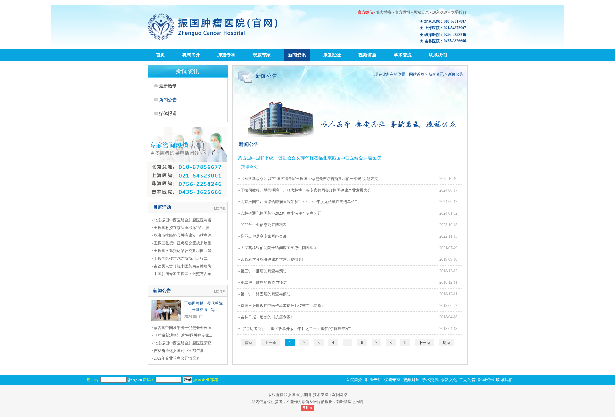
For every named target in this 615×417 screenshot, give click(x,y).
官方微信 (365, 12)
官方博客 (384, 12)
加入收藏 (439, 12)
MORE (219, 208)
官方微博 (402, 12)
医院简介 (354, 379)
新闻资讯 (297, 55)
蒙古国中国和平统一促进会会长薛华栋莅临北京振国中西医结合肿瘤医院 (309, 158)
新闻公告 (168, 99)
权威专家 (262, 55)
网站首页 (421, 12)
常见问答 (467, 379)
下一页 (424, 342)
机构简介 (191, 55)
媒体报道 (168, 113)
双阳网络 (340, 394)
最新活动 (168, 86)
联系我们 (458, 12)
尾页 (446, 342)
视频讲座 (367, 55)
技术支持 (320, 394)
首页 (160, 55)
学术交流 (403, 55)
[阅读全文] (249, 167)
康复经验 (332, 55)
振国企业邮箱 (205, 379)
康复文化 (448, 379)
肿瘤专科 (226, 55)
